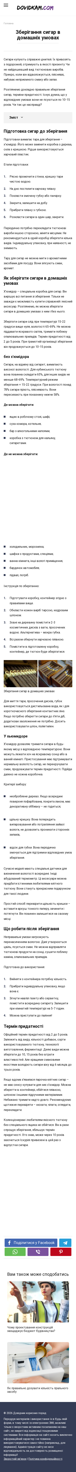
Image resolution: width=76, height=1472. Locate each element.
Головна (8, 23)
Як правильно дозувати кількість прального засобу (37, 1389)
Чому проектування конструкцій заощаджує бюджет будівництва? (31, 1328)
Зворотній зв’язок (15, 1459)
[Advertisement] (38, 500)
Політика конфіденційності (45, 1459)
